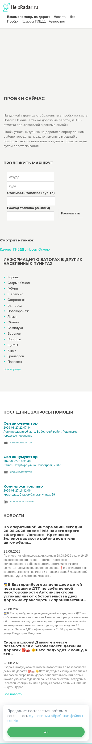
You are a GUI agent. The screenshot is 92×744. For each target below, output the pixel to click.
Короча (13, 277)
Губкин (13, 288)
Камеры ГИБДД (34, 21)
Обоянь (13, 322)
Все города (12, 369)
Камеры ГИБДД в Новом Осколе (25, 249)
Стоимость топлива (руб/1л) (31, 193)
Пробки (12, 21)
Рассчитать (70, 213)
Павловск (15, 362)
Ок (46, 732)
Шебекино (15, 294)
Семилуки (15, 328)
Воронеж (14, 333)
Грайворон (16, 356)
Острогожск (16, 300)
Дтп (72, 17)
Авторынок (57, 21)
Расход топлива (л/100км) (28, 208)
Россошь (14, 339)
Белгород (15, 305)
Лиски (12, 316)
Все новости (13, 694)
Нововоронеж (18, 311)
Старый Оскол (19, 283)
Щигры (13, 345)
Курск (12, 350)
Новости (60, 17)
